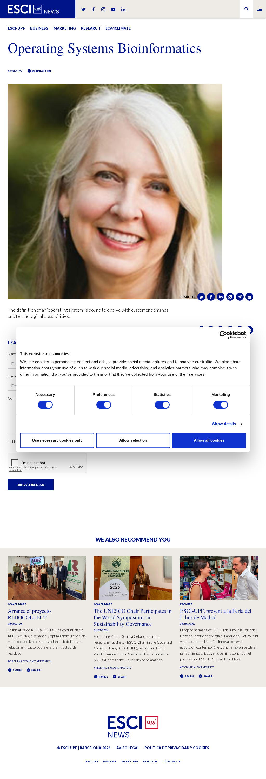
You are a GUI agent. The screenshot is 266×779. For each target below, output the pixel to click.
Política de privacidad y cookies (176, 748)
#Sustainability (120, 667)
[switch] (103, 405)
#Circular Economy (22, 661)
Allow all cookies (209, 440)
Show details (224, 424)
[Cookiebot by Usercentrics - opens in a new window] (223, 335)
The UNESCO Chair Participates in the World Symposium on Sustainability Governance (133, 617)
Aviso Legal (127, 748)
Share (35, 670)
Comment (15, 398)
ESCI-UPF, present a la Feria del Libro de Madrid (215, 614)
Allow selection (133, 440)
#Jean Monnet (204, 667)
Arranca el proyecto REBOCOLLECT (29, 614)
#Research (44, 661)
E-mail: (13, 376)
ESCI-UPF (16, 28)
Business (39, 28)
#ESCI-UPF (186, 667)
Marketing (65, 28)
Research (90, 28)
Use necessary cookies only (57, 440)
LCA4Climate (118, 28)
